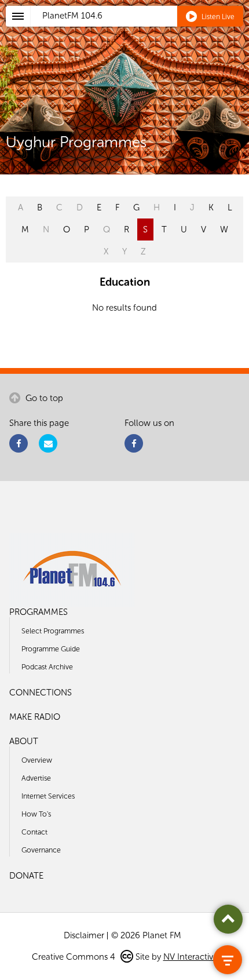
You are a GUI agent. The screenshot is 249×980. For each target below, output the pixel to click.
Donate (26, 875)
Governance (41, 850)
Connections (40, 692)
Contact (34, 832)
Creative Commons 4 (75, 957)
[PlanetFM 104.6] (139, 29)
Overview (36, 760)
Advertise (36, 778)
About (23, 741)
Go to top (43, 398)
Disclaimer (84, 935)
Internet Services (48, 796)
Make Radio (34, 717)
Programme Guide (50, 648)
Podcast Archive (47, 666)
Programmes (38, 612)
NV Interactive (190, 957)
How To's (36, 814)
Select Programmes (52, 630)
